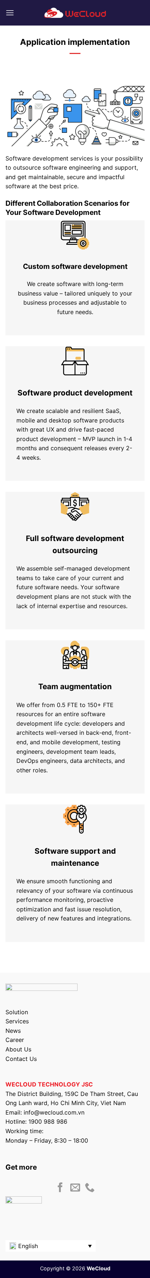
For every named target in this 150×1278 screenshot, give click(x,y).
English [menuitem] (28, 1246)
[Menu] (9, 13)
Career (14, 1039)
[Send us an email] (75, 1188)
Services (17, 1021)
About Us (18, 1049)
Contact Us (21, 1058)
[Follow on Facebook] (60, 1188)
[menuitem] (50, 1246)
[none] (50, 1246)
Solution (16, 1012)
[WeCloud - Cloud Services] (75, 13)
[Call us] (90, 1188)
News (13, 1030)
